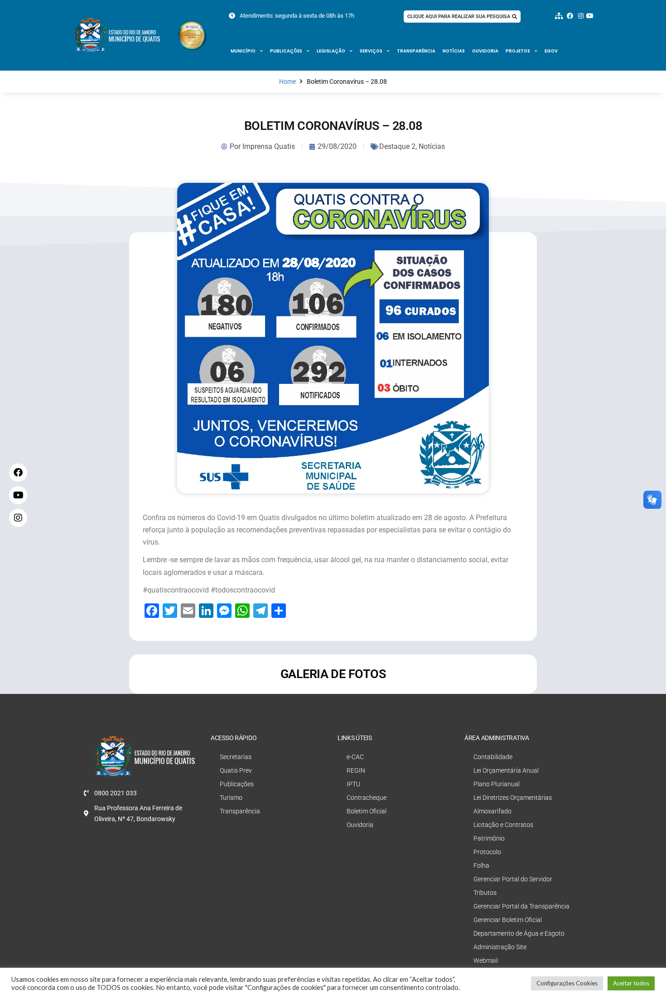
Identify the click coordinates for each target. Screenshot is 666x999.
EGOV (551, 51)
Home (287, 82)
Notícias (454, 51)
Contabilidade (492, 756)
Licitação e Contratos (503, 824)
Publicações (286, 51)
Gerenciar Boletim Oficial (507, 919)
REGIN (356, 770)
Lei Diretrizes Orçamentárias (512, 797)
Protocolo (487, 852)
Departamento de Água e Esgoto (519, 933)
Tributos (485, 892)
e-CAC (355, 756)
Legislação (331, 51)
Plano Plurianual (496, 784)
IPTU (353, 784)
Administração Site (499, 947)
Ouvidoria (485, 51)
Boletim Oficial (366, 811)
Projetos (518, 51)
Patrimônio (489, 838)
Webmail (485, 960)
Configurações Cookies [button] (567, 983)
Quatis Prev (236, 770)
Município (243, 51)
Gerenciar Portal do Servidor (512, 879)
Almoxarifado (492, 811)
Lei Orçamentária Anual (506, 770)
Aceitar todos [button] (631, 983)
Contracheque (366, 797)
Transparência (416, 51)
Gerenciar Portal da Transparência (521, 906)
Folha (481, 865)
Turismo (231, 797)
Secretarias (235, 756)
